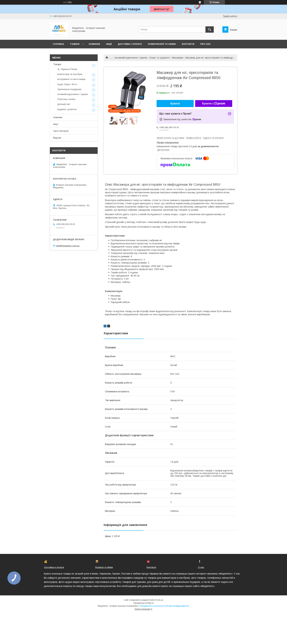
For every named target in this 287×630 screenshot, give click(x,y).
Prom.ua (159, 600)
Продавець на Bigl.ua (143, 603)
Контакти (188, 44)
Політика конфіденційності (176, 606)
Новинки (94, 44)
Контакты (151, 567)
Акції (109, 44)
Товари (74, 44)
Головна (58, 44)
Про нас (205, 44)
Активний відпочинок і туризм (131, 57)
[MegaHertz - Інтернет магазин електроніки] (59, 35)
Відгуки (57, 137)
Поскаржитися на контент (150, 606)
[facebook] (105, 326)
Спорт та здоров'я (159, 57)
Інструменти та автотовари (71, 79)
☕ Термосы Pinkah (67, 69)
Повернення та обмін (162, 44)
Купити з (208, 103)
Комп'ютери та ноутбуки (69, 74)
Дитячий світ (63, 104)
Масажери (177, 57)
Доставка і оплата (130, 44)
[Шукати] (209, 29)
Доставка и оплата (54, 567)
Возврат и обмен (104, 567)
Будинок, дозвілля (67, 109)
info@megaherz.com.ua (67, 245)
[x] (108, 326)
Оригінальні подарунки (69, 89)
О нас (201, 567)
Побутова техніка (66, 99)
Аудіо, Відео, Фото (67, 84)
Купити (175, 103)
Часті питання (60, 131)
